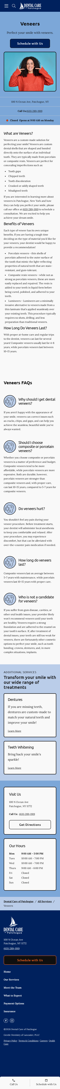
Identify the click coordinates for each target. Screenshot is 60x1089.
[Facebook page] (6, 1020)
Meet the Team (13, 987)
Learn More (14, 730)
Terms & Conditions (28, 1040)
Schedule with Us (30, 43)
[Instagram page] (12, 1020)
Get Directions (30, 825)
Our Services (11, 979)
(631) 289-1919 (34, 111)
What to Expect (13, 995)
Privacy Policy (10, 1040)
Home (7, 971)
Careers (44, 1040)
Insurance (10, 1011)
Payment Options (14, 1003)
